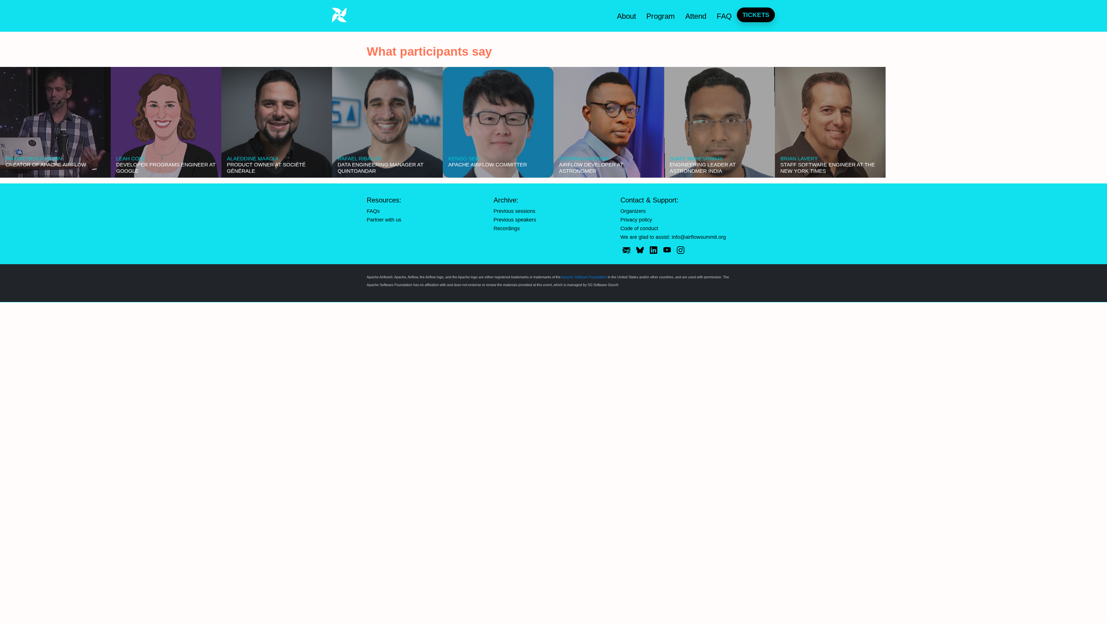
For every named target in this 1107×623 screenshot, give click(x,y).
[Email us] (626, 250)
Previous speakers (515, 220)
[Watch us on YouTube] (667, 250)
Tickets (755, 14)
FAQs (373, 211)
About (626, 16)
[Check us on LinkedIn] (653, 250)
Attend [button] (695, 16)
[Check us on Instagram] (680, 250)
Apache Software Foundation (584, 277)
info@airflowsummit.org (699, 237)
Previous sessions (514, 211)
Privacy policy (636, 220)
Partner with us (384, 220)
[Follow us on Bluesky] (640, 250)
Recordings (507, 228)
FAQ (724, 16)
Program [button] (660, 16)
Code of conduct (639, 228)
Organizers (633, 211)
